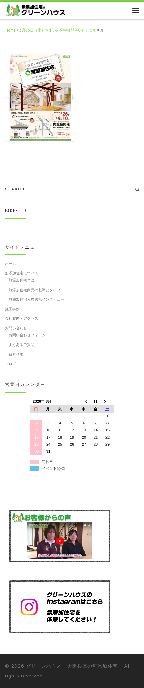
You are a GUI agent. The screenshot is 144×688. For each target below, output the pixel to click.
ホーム (10, 263)
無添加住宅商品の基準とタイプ (34, 290)
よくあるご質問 (21, 344)
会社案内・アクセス (21, 318)
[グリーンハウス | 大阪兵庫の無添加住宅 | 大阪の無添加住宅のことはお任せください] (35, 10)
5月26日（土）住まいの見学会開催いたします (57, 30)
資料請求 (16, 354)
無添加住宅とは (21, 280)
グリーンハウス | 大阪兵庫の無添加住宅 (72, 665)
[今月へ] (96, 401)
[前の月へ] (84, 401)
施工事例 (12, 309)
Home (10, 30)
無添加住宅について (21, 273)
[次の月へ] (108, 401)
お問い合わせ (16, 328)
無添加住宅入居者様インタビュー (36, 299)
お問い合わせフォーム (27, 335)
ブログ (10, 363)
